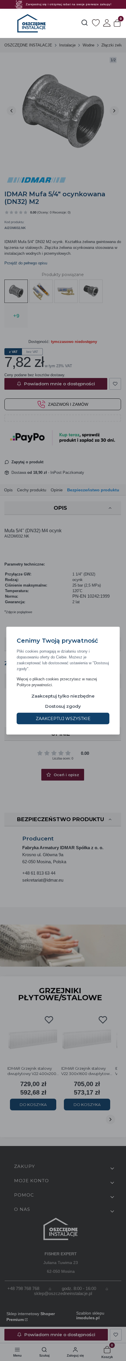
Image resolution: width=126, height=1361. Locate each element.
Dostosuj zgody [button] (63, 706)
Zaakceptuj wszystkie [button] (63, 718)
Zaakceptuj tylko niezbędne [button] (63, 695)
